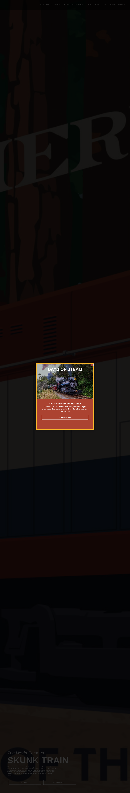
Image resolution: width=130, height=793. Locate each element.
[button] (92, 365)
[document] (65, 396)
